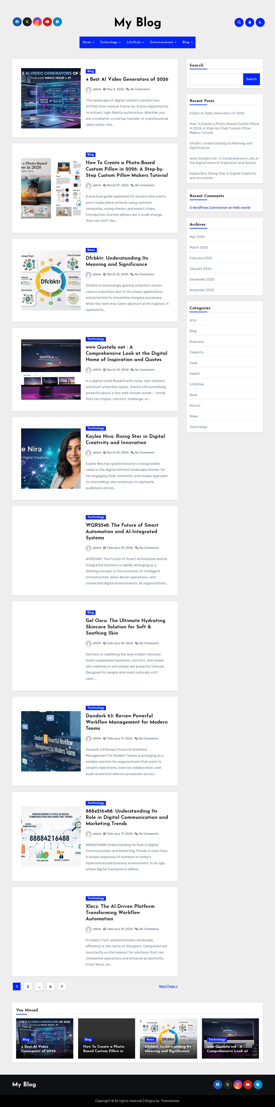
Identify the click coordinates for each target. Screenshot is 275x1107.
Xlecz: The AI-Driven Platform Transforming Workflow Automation (120, 913)
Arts (193, 320)
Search (197, 65)
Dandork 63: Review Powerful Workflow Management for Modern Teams (127, 722)
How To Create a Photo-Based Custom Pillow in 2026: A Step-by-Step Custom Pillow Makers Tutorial (127, 169)
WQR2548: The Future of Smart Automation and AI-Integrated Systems (122, 531)
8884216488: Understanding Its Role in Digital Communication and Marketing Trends (127, 817)
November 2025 (202, 290)
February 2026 (201, 258)
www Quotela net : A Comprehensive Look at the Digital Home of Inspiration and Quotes (126, 353)
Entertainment (162, 42)
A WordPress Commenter (208, 208)
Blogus (150, 1101)
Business (197, 342)
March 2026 (199, 247)
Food (193, 363)
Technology (109, 42)
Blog (186, 42)
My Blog (137, 23)
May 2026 (197, 237)
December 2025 (202, 279)
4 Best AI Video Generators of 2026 (127, 79)
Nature (195, 406)
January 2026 (201, 269)
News (87, 42)
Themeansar (169, 1101)
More (193, 395)
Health (195, 374)
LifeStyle (134, 42)
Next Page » (168, 986)
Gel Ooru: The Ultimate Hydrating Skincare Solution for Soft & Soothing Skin (125, 627)
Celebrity (197, 352)
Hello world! (241, 208)
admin (97, 89)
